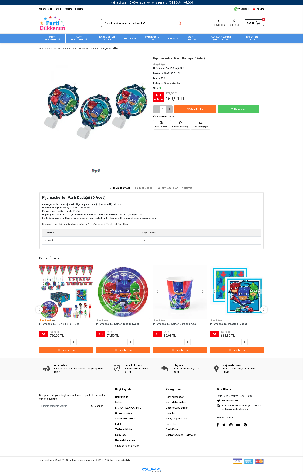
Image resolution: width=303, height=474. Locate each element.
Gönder (99, 406)
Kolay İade (121, 435)
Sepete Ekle (197, 109)
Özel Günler (172, 429)
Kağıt (144, 232)
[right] (264, 309)
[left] (39, 309)
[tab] (120, 188)
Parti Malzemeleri (176, 402)
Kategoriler (173, 389)
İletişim (79, 9)
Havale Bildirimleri (125, 440)
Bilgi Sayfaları (124, 389)
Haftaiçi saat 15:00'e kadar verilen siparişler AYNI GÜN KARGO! (151, 2)
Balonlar (170, 413)
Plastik (152, 232)
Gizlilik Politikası (123, 413)
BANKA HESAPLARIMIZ (128, 407)
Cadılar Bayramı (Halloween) (181, 435)
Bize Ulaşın (224, 389)
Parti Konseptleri (175, 396)
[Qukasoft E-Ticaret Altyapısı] (151, 470)
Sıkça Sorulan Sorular (127, 445)
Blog (58, 9)
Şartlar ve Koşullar (125, 418)
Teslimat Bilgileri (124, 429)
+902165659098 (229, 400)
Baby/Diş (171, 424)
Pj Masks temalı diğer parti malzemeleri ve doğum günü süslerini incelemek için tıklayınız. (86, 224)
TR (143, 240)
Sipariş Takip (46, 9)
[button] (253, 23)
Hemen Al (239, 109)
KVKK (118, 424)
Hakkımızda (121, 396)
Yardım (68, 9)
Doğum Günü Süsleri (177, 407)
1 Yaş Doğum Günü (176, 418)
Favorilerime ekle (165, 116)
